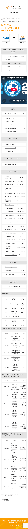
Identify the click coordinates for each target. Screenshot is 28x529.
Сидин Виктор (9, 212)
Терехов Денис (9, 215)
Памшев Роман (9, 118)
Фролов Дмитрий (10, 218)
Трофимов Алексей (8, 247)
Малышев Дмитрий (10, 125)
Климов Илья (9, 185)
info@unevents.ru (14, 12)
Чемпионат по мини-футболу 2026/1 (15, 395)
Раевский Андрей (10, 240)
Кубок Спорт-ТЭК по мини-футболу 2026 (16, 338)
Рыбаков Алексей (10, 243)
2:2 (23, 338)
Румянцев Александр (8, 201)
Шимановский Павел (11, 255)
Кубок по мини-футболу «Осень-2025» (16, 358)
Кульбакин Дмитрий (8, 189)
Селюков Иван (9, 208)
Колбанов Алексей (10, 132)
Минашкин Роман (10, 193)
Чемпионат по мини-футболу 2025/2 (16, 352)
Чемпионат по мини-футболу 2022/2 (13, 51)
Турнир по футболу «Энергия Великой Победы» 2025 (16, 367)
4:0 (23, 359)
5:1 (23, 352)
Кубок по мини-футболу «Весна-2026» (15, 386)
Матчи (3, 20)
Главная (3, 18)
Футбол (18, 18)
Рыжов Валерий (9, 205)
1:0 (23, 367)
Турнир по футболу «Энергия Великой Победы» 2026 (15, 414)
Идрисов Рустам (10, 181)
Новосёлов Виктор (10, 114)
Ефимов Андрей (9, 151)
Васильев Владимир (8, 177)
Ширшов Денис (9, 222)
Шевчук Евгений (9, 121)
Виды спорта (10, 18)
